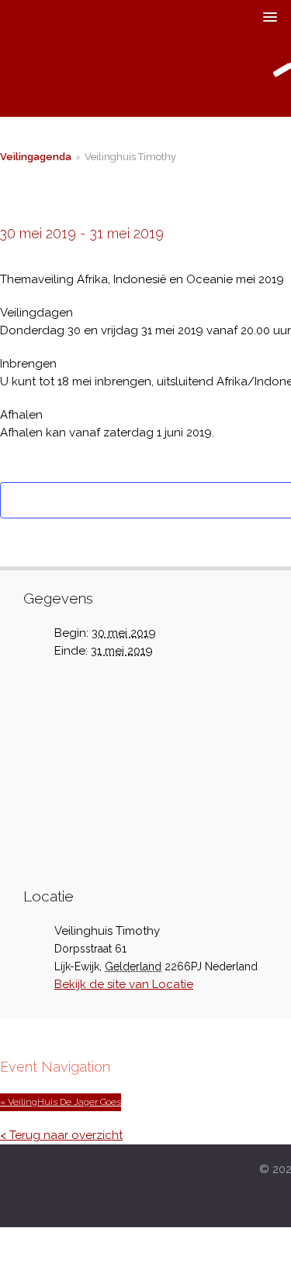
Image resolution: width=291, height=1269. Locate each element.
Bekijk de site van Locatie (123, 984)
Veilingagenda (35, 156)
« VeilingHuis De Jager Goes (60, 1101)
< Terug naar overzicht (61, 1135)
